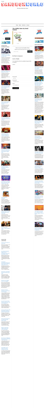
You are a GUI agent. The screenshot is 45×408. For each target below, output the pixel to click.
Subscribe (7, 38)
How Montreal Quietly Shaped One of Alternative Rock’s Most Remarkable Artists (5, 253)
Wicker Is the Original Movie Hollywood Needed (5, 102)
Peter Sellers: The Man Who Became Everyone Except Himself (39, 197)
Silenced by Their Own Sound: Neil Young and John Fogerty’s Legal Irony (5, 151)
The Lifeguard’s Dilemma (4, 198)
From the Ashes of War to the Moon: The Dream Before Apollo (39, 182)
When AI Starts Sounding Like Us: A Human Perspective (38, 137)
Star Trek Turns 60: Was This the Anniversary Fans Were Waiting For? (5, 302)
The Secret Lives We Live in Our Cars (5, 243)
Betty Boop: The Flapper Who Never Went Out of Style (5, 272)
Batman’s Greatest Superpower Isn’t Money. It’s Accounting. (5, 290)
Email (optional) (14, 80)
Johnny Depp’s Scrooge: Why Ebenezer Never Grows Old (5, 212)
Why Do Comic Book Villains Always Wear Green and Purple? (4, 328)
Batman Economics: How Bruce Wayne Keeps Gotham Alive (39, 122)
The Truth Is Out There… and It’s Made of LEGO (5, 228)
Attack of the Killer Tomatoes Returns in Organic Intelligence (5, 134)
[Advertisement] (22, 16)
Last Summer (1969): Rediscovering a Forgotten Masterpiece (39, 167)
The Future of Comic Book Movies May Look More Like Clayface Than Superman (39, 84)
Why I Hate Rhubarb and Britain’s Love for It (5, 72)
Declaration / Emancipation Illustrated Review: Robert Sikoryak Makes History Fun (5, 263)
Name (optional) (14, 76)
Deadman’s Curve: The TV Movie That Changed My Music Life (5, 55)
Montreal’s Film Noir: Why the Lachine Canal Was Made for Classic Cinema (5, 310)
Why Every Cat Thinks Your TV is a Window (5, 281)
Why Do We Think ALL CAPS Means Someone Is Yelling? (5, 118)
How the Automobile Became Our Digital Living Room (38, 228)
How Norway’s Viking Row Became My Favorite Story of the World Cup (5, 338)
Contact (27, 25)
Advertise (23, 25)
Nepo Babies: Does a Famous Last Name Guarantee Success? (4, 348)
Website (13, 83)
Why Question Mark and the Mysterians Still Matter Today (5, 319)
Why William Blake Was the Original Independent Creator (39, 68)
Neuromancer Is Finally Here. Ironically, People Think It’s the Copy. (5, 182)
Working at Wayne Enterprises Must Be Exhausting (5, 167)
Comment (13, 64)
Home (17, 25)
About (20, 25)
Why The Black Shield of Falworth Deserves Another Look (39, 53)
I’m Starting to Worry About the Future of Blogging (38, 100)
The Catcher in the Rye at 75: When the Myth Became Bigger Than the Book (39, 213)
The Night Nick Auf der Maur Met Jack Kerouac (39, 153)
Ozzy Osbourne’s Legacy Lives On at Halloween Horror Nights (5, 87)
